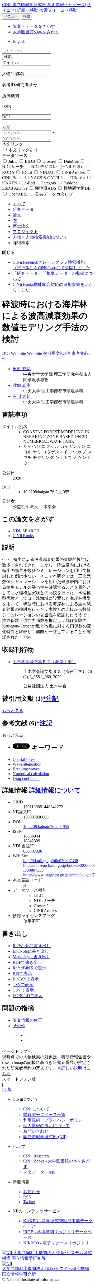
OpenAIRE (18, 194)
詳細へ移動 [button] (27, 10)
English (19, 41)
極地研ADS (45, 188)
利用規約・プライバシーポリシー (55, 1120)
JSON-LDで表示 (28, 995)
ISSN (6, 106)
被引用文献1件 (56, 353)
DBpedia (77, 177)
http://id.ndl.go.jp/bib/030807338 (50, 860)
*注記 (51, 698)
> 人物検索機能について (45, 237)
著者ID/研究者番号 (19, 84)
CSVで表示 (23, 990)
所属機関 (10, 96)
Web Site (19, 353)
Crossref (49, 161)
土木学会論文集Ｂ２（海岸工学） (44, 661)
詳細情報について (55, 790)
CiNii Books (23, 535)
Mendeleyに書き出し (31, 957)
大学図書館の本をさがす (36, 32)
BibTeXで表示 (26, 979)
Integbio (49, 183)
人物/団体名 (13, 73)
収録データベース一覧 (44, 1114)
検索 (26, 16)
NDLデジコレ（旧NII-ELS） (58, 166)
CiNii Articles (73, 172)
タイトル (10, 62)
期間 (6, 127)
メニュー (11, 16)
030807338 (32, 851)
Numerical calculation (31, 773)
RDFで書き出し (27, 962)
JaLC (12, 161)
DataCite (71, 161)
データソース (14, 155)
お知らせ (31, 1191)
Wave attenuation (27, 764)
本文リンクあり (22, 150)
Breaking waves (26, 769)
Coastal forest (24, 759)
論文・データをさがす (34, 26)
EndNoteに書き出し (31, 951)
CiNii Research (36, 1156)
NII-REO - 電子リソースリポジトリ (56, 1243)
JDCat (27, 172)
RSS (27, 1197)
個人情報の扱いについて (46, 1125)
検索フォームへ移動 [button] (58, 10)
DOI (6, 117)
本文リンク (12, 144)
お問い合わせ (36, 1131)
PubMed (70, 183)
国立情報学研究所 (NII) (44, 1136)
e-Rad (30, 183)
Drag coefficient (26, 778)
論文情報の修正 (27, 1020)
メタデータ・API (39, 1172)
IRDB (30, 161)
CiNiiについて (36, 1109)
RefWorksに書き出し (32, 945)
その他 (19, 1026)
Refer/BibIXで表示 (29, 968)
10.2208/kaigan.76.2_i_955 (46, 826)
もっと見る (12, 710)
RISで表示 (22, 973)
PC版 (7, 1089)
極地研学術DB (77, 188)
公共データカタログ (53, 194)
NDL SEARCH (26, 531)
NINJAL (47, 172)
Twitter (29, 1201)
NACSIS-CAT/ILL (47, 177)
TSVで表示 (23, 984)
